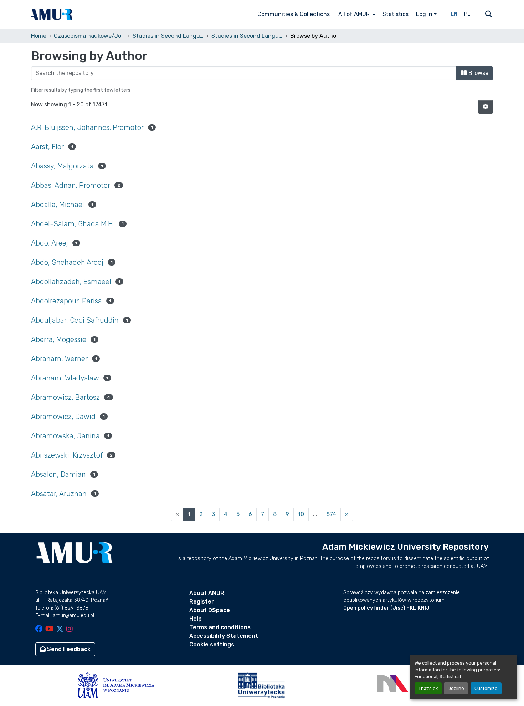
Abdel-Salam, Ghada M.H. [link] (72, 224)
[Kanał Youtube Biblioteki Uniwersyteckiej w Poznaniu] (49, 629)
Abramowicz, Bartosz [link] (65, 397)
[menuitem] (356, 14)
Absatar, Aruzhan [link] (59, 493)
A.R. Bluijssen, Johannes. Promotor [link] (87, 127)
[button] (51, 14)
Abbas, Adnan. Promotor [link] (70, 185)
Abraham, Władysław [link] (65, 378)
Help (195, 618)
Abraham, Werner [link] (59, 358)
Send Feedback (68, 649)
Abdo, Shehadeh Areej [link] (67, 262)
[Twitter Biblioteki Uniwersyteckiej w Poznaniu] (59, 629)
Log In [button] (425, 14)
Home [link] (38, 35)
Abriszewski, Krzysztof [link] (67, 455)
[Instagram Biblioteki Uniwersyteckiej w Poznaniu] (69, 629)
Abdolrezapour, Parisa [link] (66, 301)
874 (331, 514)
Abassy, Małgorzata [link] (62, 166)
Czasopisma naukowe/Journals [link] (89, 35)
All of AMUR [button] (354, 14)
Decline (456, 688)
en (454, 14)
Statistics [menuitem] (395, 14)
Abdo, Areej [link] (49, 243)
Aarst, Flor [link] (47, 146)
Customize (486, 688)
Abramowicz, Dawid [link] (63, 416)
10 (301, 514)
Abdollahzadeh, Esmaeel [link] (71, 281)
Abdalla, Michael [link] (57, 204)
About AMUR (206, 593)
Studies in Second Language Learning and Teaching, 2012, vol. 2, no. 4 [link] (247, 35)
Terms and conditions (220, 627)
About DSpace (209, 610)
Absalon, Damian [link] (58, 474)
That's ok (428, 688)
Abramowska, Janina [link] (65, 436)
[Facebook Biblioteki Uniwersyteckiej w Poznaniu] (38, 629)
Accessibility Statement (223, 635)
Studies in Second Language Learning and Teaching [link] (168, 35)
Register (201, 601)
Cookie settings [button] (211, 644)
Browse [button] (477, 73)
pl (467, 14)
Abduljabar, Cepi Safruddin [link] (75, 320)
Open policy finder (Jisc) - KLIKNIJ (386, 608)
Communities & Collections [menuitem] (293, 14)
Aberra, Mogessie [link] (58, 339)
